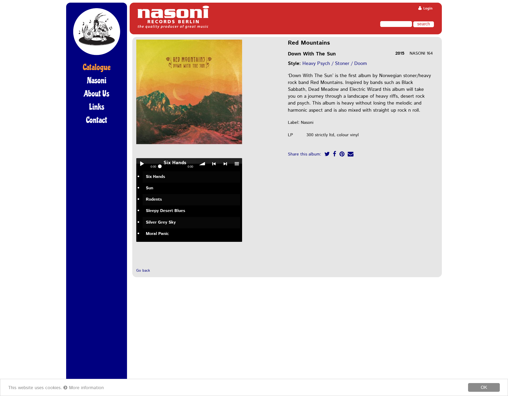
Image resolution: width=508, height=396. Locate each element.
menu (236, 163)
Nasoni (96, 81)
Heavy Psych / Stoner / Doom (334, 63)
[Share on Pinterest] (341, 155)
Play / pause (141, 163)
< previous (213, 163)
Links (96, 107)
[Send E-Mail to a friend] (350, 155)
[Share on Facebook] (334, 155)
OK (484, 387)
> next (225, 163)
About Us (96, 94)
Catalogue (97, 67)
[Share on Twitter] (327, 155)
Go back (143, 270)
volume (202, 163)
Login (427, 8)
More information (85, 388)
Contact (96, 120)
